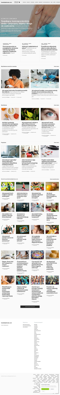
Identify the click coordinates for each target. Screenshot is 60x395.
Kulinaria (36, 367)
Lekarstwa (36, 344)
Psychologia (36, 387)
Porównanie (36, 356)
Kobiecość (36, 329)
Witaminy (34, 388)
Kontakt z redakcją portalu (4, 325)
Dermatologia (36, 345)
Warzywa (57, 378)
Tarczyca (52, 376)
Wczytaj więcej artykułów (30, 306)
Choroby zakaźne (37, 361)
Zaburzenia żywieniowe (36, 392)
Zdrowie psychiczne (6, 44)
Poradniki (45, 377)
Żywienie (35, 360)
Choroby (35, 325)
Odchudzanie (36, 355)
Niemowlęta (57, 374)
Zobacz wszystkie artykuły (54, 179)
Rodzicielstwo (36, 339)
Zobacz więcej (56, 66)
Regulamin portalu (26, 324)
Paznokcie (36, 350)
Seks (22, 43)
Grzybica (2, 18)
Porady (35, 340)
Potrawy (38, 388)
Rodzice (35, 335)
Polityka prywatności (27, 325)
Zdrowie (10, 43)
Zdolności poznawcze (38, 390)
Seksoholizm (26, 43)
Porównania (35, 386)
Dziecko (37, 376)
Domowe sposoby (5, 43)
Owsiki (58, 375)
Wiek (49, 376)
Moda (35, 346)
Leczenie (35, 328)
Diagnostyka (36, 365)
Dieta (35, 366)
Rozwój (37, 377)
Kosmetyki (36, 349)
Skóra (15, 18)
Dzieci (42, 43)
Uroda (42, 378)
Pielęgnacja (34, 378)
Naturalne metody (37, 330)
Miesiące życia (36, 341)
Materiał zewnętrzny (8, 18)
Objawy (13, 18)
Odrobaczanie (35, 391)
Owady (38, 378)
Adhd (44, 375)
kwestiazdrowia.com (6, 2)
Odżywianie (45, 43)
